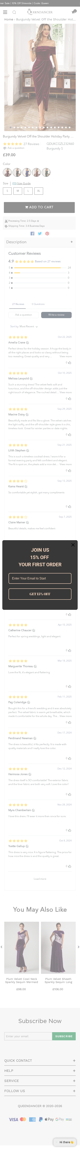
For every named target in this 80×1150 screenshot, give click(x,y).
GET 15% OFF (40, 594)
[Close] (73, 545)
